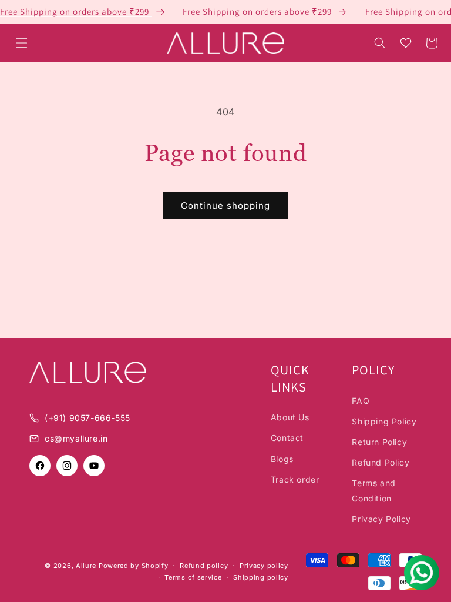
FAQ (360, 401)
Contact (287, 438)
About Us (290, 417)
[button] (22, 43)
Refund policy (204, 565)
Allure (86, 565)
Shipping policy (260, 577)
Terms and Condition (373, 490)
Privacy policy (264, 565)
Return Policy (379, 442)
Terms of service (192, 577)
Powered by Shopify (134, 565)
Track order (295, 479)
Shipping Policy (384, 421)
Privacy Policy (381, 519)
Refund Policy (380, 462)
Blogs (282, 459)
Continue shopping (225, 205)
